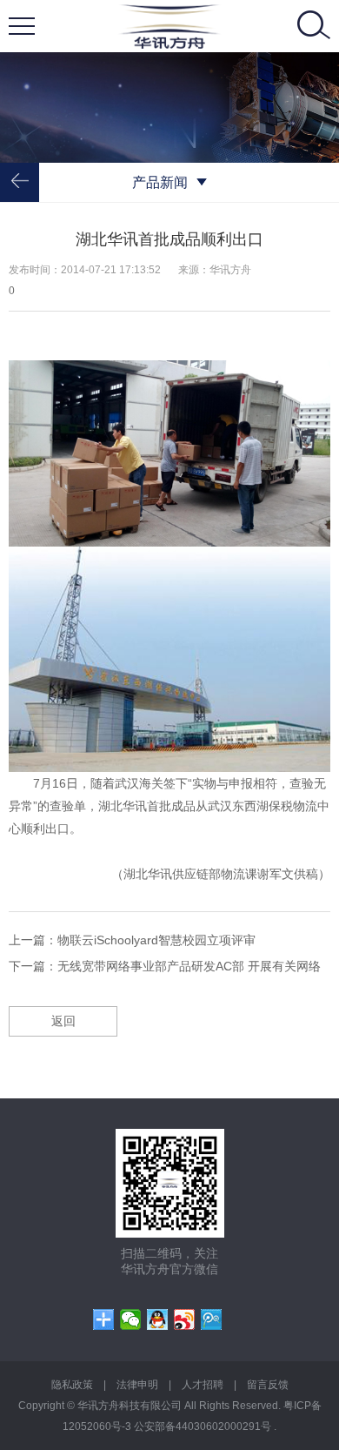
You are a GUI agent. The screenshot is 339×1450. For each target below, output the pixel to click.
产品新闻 (160, 182)
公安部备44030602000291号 (204, 1426)
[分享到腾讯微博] (212, 1319)
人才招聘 (202, 1385)
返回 (63, 1021)
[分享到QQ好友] (158, 1319)
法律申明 (137, 1385)
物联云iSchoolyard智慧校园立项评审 (156, 940)
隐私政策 (72, 1385)
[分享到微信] (131, 1319)
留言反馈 (268, 1385)
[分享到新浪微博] (185, 1319)
